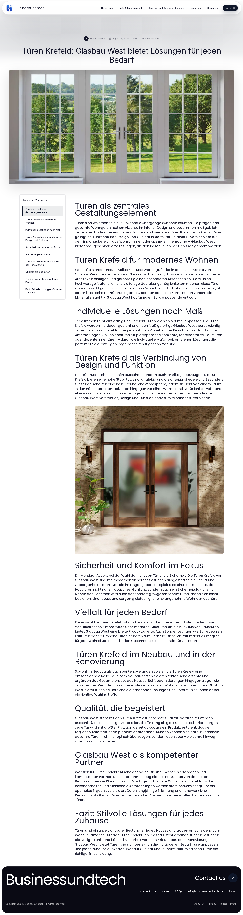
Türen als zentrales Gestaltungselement (36, 211)
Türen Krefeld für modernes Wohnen (40, 221)
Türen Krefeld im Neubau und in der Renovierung (42, 263)
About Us (199, 903)
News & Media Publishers (146, 38)
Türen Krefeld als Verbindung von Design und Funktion (43, 238)
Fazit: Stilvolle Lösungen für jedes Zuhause (43, 291)
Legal (233, 903)
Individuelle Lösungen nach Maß (43, 229)
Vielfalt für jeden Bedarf (38, 254)
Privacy (212, 903)
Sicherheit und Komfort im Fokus (42, 247)
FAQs (178, 891)
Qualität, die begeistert (37, 272)
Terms (223, 903)
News (166, 891)
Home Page (147, 891)
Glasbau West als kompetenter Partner (42, 281)
